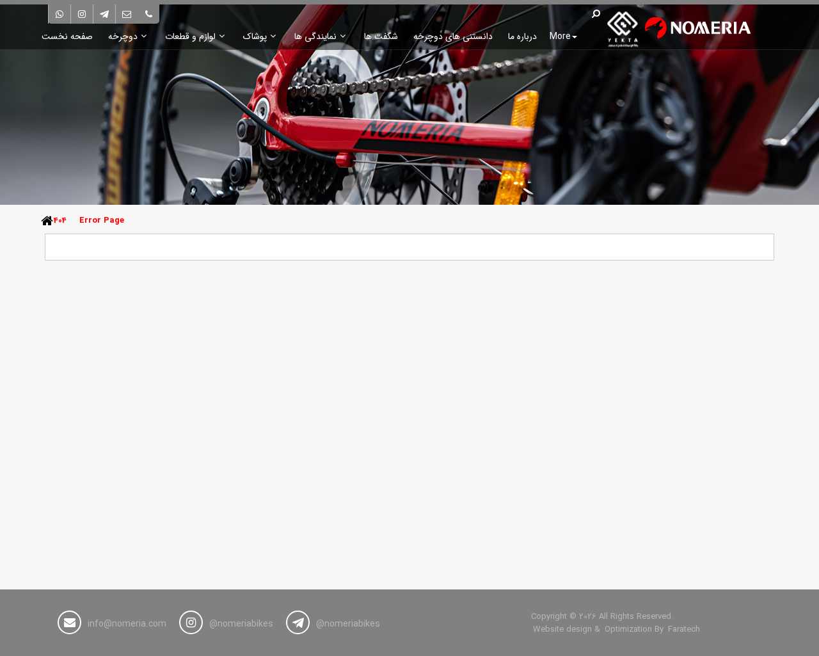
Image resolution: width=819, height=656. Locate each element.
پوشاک (255, 36)
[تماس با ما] (148, 14)
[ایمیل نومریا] (126, 14)
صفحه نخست (67, 36)
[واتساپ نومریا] (59, 14)
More (560, 36)
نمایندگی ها (315, 36)
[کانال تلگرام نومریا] (104, 14)
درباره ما (522, 36)
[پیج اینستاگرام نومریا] (81, 14)
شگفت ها (381, 36)
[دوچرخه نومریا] (674, 29)
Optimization (628, 629)
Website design (562, 629)
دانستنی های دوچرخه (453, 36)
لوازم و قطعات (190, 36)
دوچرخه (123, 36)
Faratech (684, 629)
